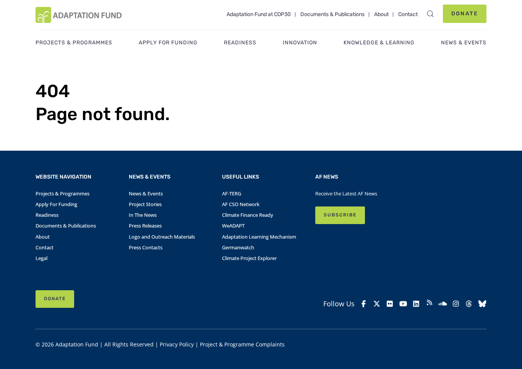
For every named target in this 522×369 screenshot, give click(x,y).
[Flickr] (390, 304)
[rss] (429, 304)
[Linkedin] (416, 304)
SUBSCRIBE (340, 215)
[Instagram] (456, 304)
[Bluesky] (482, 304)
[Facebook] (363, 304)
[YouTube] (403, 304)
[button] (430, 14)
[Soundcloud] (442, 304)
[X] (377, 304)
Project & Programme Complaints (242, 344)
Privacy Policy (177, 344)
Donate (464, 13)
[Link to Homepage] (79, 15)
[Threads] (469, 304)
